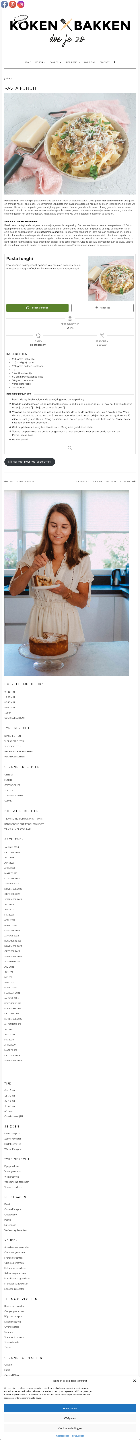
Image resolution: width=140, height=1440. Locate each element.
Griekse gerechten (14, 1262)
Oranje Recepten (13, 1209)
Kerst (7, 1204)
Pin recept (104, 308)
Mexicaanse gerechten (16, 1283)
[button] (134, 1381)
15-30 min (9, 697)
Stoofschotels (11, 1342)
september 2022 (13, 899)
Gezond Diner (12, 785)
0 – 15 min (9, 691)
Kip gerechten (12, 735)
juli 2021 (9, 966)
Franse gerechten (13, 1257)
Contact (105, 62)
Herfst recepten (12, 1143)
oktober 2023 (12, 852)
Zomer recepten (13, 1138)
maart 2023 (10, 873)
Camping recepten (14, 1311)
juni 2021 (9, 972)
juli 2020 (9, 1029)
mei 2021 (9, 977)
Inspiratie (71, 62)
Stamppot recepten (14, 1337)
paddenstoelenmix (50, 232)
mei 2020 (9, 1039)
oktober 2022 (12, 894)
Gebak (8, 800)
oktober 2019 (12, 1055)
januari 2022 (11, 935)
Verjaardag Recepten (15, 1230)
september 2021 (13, 956)
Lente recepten (12, 1133)
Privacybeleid (77, 1435)
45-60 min (9, 707)
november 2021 (13, 946)
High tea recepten (13, 1316)
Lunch (8, 780)
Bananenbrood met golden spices (24, 824)
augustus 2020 (12, 1024)
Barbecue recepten (14, 1306)
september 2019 (13, 1060)
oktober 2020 (12, 1013)
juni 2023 (9, 862)
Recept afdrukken (39, 308)
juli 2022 (9, 904)
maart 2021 (10, 987)
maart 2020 (10, 1050)
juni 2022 (9, 909)
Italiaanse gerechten (15, 1273)
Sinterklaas (10, 1224)
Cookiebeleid (62, 1435)
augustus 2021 (12, 961)
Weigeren (70, 1418)
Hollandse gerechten (15, 1268)
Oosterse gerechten (15, 1252)
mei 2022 (9, 914)
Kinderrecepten (12, 1321)
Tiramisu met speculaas (17, 829)
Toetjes (8, 790)
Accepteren (70, 1408)
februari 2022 (12, 930)
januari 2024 (11, 847)
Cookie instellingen (70, 1428)
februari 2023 (12, 878)
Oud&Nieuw (10, 1214)
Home (27, 62)
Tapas (7, 1347)
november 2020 (13, 1008)
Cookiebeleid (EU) (14, 717)
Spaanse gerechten (14, 1288)
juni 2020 (9, 1034)
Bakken (54, 62)
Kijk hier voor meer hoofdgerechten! (29, 461)
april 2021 (9, 982)
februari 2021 (12, 992)
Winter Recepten (13, 1149)
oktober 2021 (12, 951)
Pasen (7, 1219)
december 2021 (12, 940)
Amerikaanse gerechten (16, 1247)
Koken (39, 62)
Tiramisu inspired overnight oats (23, 818)
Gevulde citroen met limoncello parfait (103, 481)
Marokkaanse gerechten (17, 1278)
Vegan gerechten (14, 756)
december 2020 (12, 1003)
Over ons (90, 62)
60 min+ (8, 712)
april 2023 (9, 868)
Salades (8, 1332)
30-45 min (9, 702)
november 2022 (13, 888)
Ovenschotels (11, 1326)
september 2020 (13, 1018)
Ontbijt (8, 774)
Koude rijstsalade (22, 481)
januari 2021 (11, 998)
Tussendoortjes (13, 795)
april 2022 (9, 920)
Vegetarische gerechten (18, 751)
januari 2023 (11, 883)
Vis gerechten (12, 746)
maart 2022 (10, 925)
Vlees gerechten (14, 741)
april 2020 (9, 1044)
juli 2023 (9, 857)
